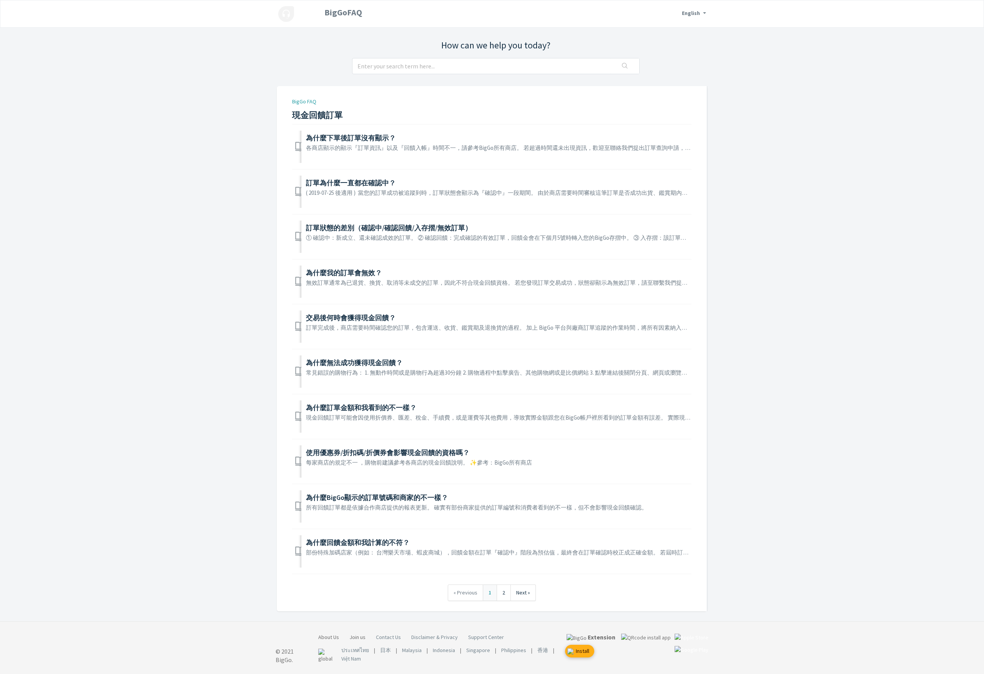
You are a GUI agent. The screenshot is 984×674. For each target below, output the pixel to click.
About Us (328, 637)
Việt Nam (351, 658)
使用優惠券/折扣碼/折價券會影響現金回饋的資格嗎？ (388, 452)
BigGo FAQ (304, 101)
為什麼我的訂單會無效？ (344, 272)
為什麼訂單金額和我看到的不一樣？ (361, 407)
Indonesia (444, 650)
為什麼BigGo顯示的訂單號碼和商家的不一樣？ (377, 497)
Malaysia (412, 650)
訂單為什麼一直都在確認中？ (351, 182)
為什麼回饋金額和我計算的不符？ (358, 542)
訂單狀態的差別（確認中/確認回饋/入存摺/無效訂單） (389, 227)
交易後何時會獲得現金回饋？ (351, 317)
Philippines (513, 650)
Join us (357, 637)
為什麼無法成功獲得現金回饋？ (354, 362)
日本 (385, 650)
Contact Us (388, 637)
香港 (542, 650)
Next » (523, 592)
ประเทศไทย (355, 650)
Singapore (478, 650)
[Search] (624, 66)
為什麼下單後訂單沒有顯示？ (351, 137)
